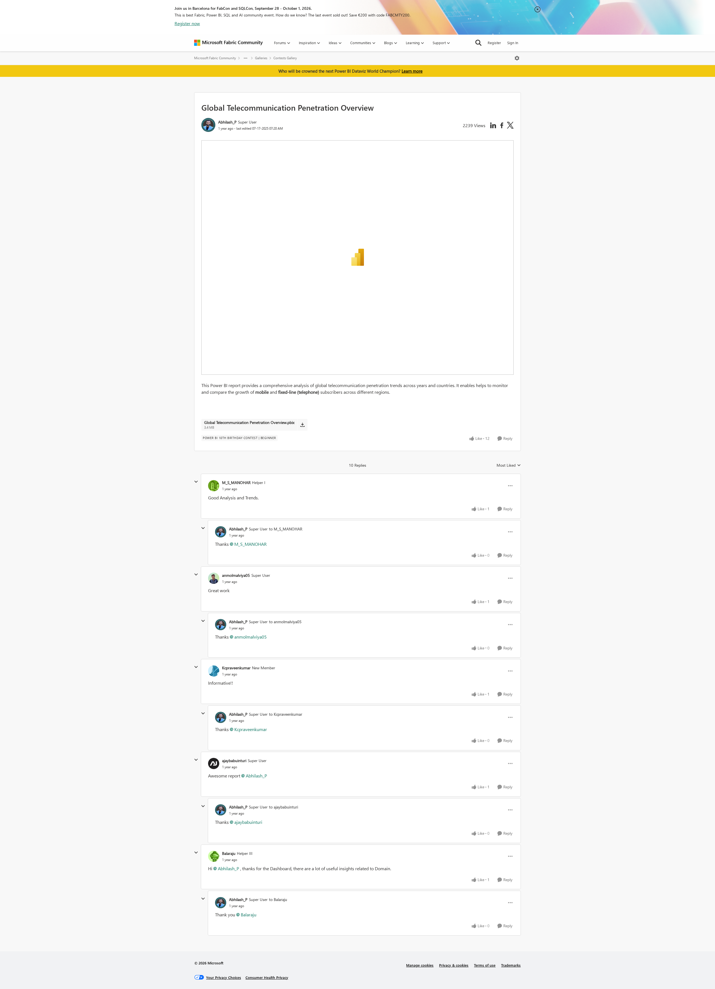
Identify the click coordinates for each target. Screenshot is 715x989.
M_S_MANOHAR (236, 482)
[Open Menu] (517, 58)
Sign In (512, 42)
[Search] (478, 42)
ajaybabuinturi (234, 760)
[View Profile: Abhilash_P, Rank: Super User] (208, 125)
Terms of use (484, 965)
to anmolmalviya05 (285, 621)
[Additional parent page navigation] (245, 58)
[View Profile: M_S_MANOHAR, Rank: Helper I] (213, 485)
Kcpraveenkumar (236, 667)
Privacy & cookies (453, 965)
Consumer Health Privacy (267, 977)
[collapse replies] (196, 481)
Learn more (412, 71)
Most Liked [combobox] (509, 465)
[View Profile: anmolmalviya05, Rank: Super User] (213, 578)
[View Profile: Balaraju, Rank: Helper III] (213, 856)
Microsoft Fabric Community (215, 58)
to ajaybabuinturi (283, 807)
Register (494, 42)
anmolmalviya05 (236, 575)
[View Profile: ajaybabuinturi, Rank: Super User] (213, 763)
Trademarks (511, 965)
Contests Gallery (285, 58)
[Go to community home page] (228, 43)
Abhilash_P (227, 122)
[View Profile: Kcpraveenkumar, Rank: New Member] (213, 671)
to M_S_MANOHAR (285, 529)
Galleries (261, 58)
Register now (187, 23)
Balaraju (228, 853)
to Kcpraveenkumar (285, 714)
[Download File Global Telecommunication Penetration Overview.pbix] (302, 425)
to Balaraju (278, 899)
